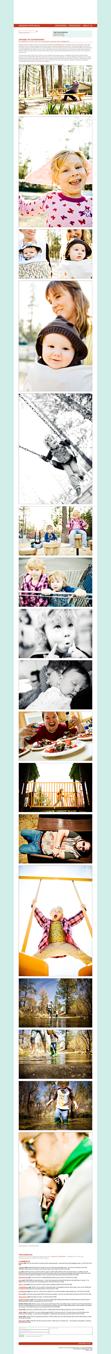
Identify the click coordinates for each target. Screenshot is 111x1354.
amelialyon (23, 41)
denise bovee (23, 1297)
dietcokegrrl (22, 1321)
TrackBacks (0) (64, 41)
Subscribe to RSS (84, 1343)
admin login (88, 1350)
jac (19, 1272)
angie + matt (22, 1284)
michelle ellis (23, 1291)
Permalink (46, 41)
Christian (21, 1267)
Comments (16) (55, 41)
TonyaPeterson (23, 1287)
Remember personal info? (33, 1336)
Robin (20, 1309)
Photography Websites (80, 1349)
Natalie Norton (23, 1277)
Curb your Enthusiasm (35, 60)
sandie (21, 1312)
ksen (20, 1280)
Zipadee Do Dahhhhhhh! (58, 1256)
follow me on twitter (59, 35)
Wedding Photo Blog (29, 25)
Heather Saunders (24, 1299)
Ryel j (20, 1294)
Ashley (21, 1263)
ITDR (91, 1349)
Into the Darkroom (59, 46)
